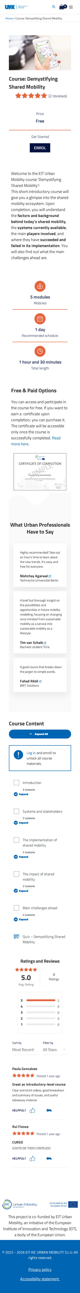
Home (9, 18)
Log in (31, 752)
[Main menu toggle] (71, 7)
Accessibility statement (40, 1279)
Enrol (40, 148)
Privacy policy (40, 1269)
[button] (54, 7)
